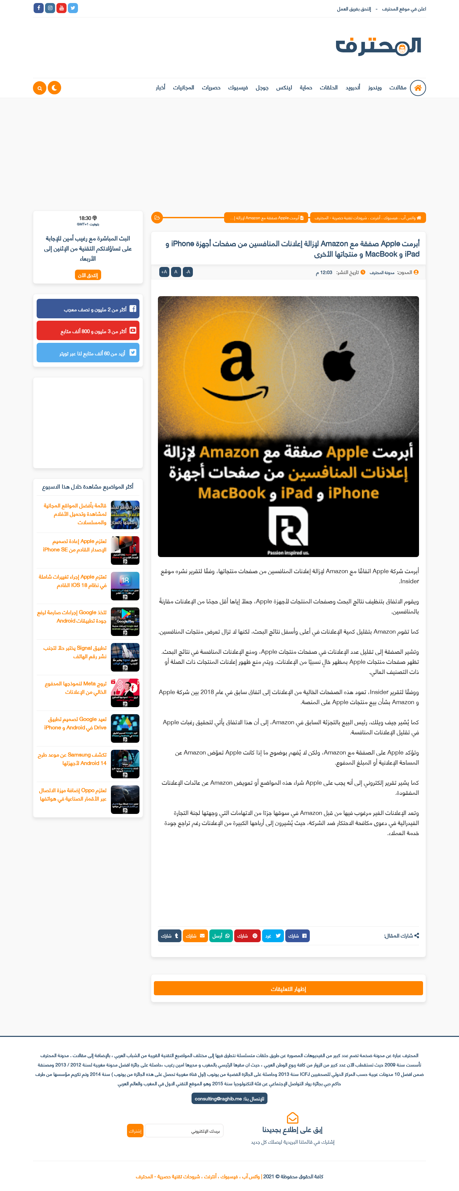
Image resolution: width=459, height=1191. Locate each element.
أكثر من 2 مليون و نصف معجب (95, 309)
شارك (294, 935)
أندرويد (353, 86)
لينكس (284, 86)
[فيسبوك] (119, 8)
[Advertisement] (229, 150)
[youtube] (61, 8)
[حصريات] (130, 8)
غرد (269, 935)
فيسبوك (238, 86)
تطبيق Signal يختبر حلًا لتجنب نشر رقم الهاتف (75, 651)
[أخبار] (153, 8)
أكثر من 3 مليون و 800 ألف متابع (93, 330)
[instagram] (50, 8)
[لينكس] (96, 8)
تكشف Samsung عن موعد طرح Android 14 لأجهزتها (72, 758)
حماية (306, 86)
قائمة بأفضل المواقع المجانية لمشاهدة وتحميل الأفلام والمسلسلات (75, 513)
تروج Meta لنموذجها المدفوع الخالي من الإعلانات (76, 687)
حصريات (211, 86)
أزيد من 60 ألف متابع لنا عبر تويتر (92, 353)
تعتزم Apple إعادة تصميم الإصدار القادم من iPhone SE (75, 545)
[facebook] (39, 8)
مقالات (398, 86)
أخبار (160, 86)
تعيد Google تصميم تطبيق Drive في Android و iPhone (75, 723)
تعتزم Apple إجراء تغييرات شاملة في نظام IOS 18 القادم (73, 580)
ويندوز (375, 86)
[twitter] (73, 8)
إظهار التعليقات (288, 988)
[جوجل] (107, 8)
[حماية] (84, 8)
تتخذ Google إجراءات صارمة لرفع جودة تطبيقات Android (72, 616)
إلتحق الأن (88, 275)
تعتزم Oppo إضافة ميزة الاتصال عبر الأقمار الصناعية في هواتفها (73, 794)
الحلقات (329, 86)
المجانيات (183, 86)
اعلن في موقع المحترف (404, 8)
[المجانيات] (141, 8)
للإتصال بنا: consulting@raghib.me (229, 1098)
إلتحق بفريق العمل (354, 8)
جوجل (262, 86)
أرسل (217, 935)
